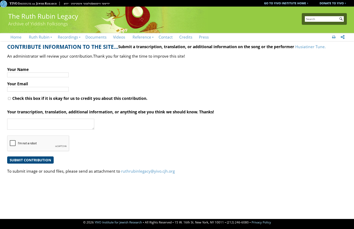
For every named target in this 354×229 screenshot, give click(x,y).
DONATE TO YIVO (332, 3)
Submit (342, 19)
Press (204, 37)
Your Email (17, 84)
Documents (96, 37)
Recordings (68, 37)
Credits (185, 37)
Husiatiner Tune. (310, 46)
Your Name (18, 69)
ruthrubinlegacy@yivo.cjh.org (148, 171)
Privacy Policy (261, 222)
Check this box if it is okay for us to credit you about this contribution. (79, 98)
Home (16, 37)
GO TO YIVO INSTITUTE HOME (285, 3)
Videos (119, 37)
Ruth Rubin (39, 37)
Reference (142, 37)
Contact (166, 37)
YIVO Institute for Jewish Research (118, 222)
